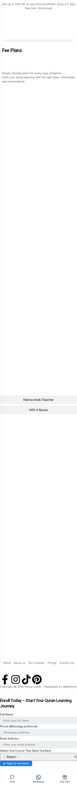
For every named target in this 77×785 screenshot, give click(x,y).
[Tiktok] (26, 679)
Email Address (9, 738)
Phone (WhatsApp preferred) (19, 726)
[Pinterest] (37, 679)
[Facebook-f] (5, 679)
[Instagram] (16, 679)
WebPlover (70, 686)
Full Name (6, 714)
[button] (38, 41)
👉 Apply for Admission (16, 763)
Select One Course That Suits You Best (25, 750)
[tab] (38, 133)
